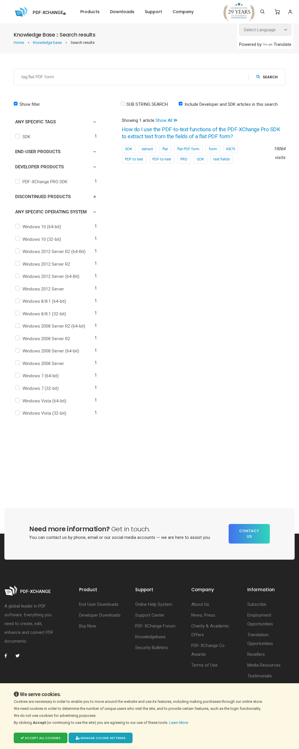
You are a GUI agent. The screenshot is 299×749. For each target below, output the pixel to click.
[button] (52, 121)
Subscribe (256, 604)
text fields (221, 159)
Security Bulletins (151, 647)
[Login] (290, 12)
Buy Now (87, 626)
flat (165, 149)
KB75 (230, 149)
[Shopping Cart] (277, 12)
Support (153, 12)
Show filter (30, 104)
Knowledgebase (150, 636)
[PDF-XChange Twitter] (19, 655)
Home (19, 42)
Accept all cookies (42, 738)
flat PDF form (188, 149)
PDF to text (134, 159)
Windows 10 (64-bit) (41, 226)
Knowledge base (47, 42)
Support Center (149, 615)
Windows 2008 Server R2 (46, 338)
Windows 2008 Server (43, 363)
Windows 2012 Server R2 (46, 264)
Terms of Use (204, 665)
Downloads (122, 12)
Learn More (179, 722)
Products (90, 12)
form (213, 149)
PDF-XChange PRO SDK (44, 181)
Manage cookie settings (103, 738)
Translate (282, 44)
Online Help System (153, 604)
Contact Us (249, 533)
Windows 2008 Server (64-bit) (50, 351)
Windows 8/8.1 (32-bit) (44, 313)
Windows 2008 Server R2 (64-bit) (53, 326)
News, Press (203, 615)
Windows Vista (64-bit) (44, 401)
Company (183, 12)
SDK (26, 136)
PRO (183, 159)
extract (147, 149)
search (270, 77)
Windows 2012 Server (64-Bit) (50, 276)
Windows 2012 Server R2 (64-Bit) (54, 251)
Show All (164, 120)
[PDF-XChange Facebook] (8, 655)
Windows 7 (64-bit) (40, 375)
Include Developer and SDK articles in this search (231, 104)
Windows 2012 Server (43, 289)
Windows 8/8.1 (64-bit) (44, 301)
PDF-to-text (161, 159)
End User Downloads (99, 604)
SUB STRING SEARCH (147, 104)
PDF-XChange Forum (155, 626)
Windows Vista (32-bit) (44, 413)
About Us (200, 604)
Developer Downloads (100, 615)
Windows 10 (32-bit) (41, 239)
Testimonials (259, 676)
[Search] (262, 12)
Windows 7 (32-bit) (40, 388)
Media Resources (264, 665)
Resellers (256, 654)
